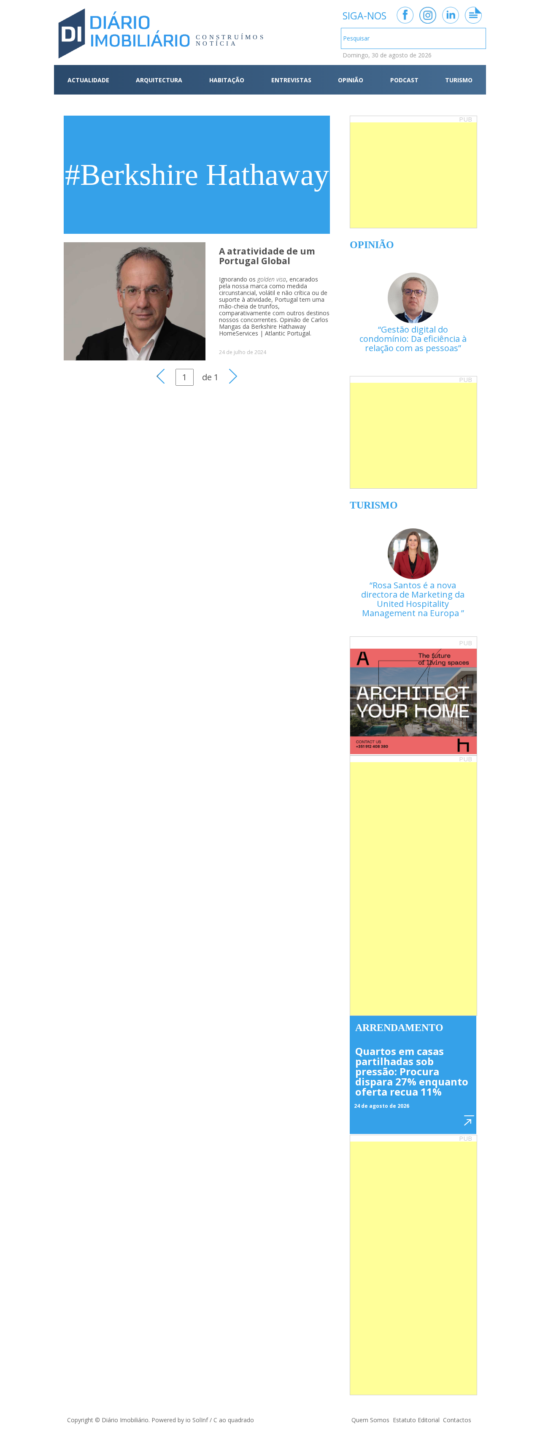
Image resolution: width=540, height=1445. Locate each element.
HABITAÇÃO (226, 80)
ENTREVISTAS (291, 80)
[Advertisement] (413, 175)
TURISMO (458, 80)
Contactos (457, 1420)
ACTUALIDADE (88, 80)
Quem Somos (370, 1420)
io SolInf (197, 1420)
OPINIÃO (350, 80)
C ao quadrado (233, 1420)
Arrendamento (399, 1027)
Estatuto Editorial (416, 1420)
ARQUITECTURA (159, 80)
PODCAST (404, 80)
